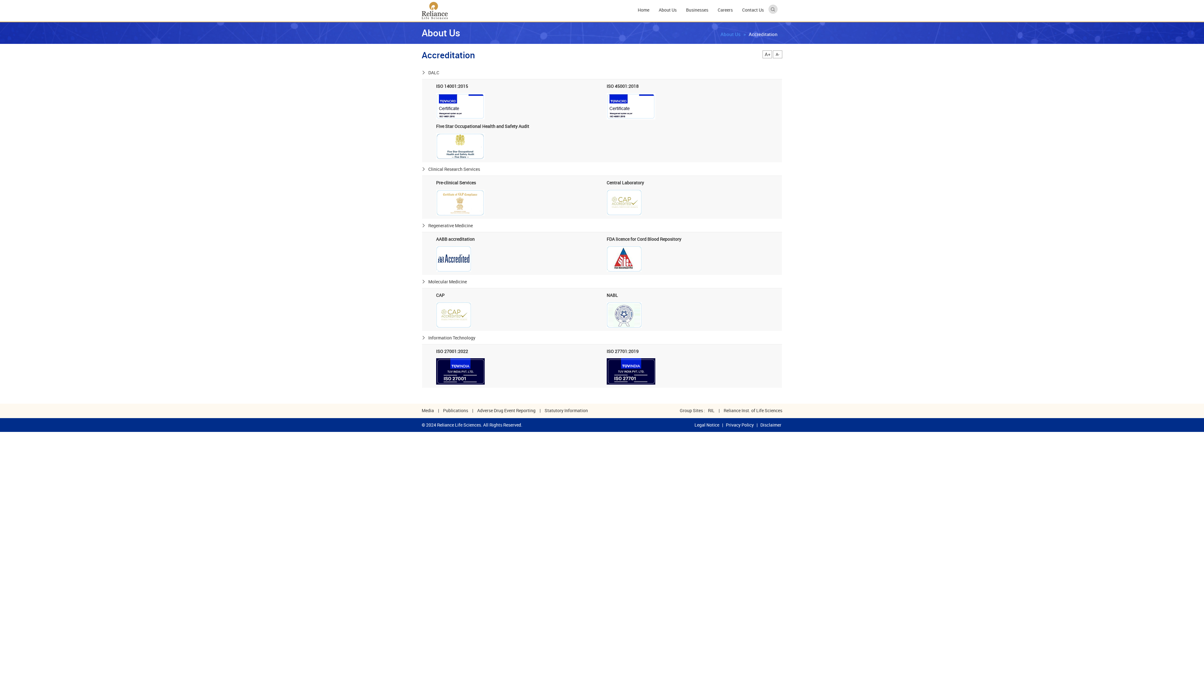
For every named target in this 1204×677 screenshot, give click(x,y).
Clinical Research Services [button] (454, 169)
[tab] (602, 72)
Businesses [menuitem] (697, 10)
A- (777, 54)
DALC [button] (433, 73)
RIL (711, 410)
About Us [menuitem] (668, 10)
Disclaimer (770, 425)
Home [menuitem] (643, 10)
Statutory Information (566, 410)
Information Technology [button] (451, 338)
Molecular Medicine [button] (447, 282)
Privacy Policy (740, 425)
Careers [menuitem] (725, 10)
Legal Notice (706, 425)
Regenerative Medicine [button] (450, 225)
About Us (731, 34)
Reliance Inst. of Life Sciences (753, 410)
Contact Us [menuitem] (753, 10)
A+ (768, 54)
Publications (455, 410)
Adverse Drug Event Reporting (506, 410)
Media (428, 410)
